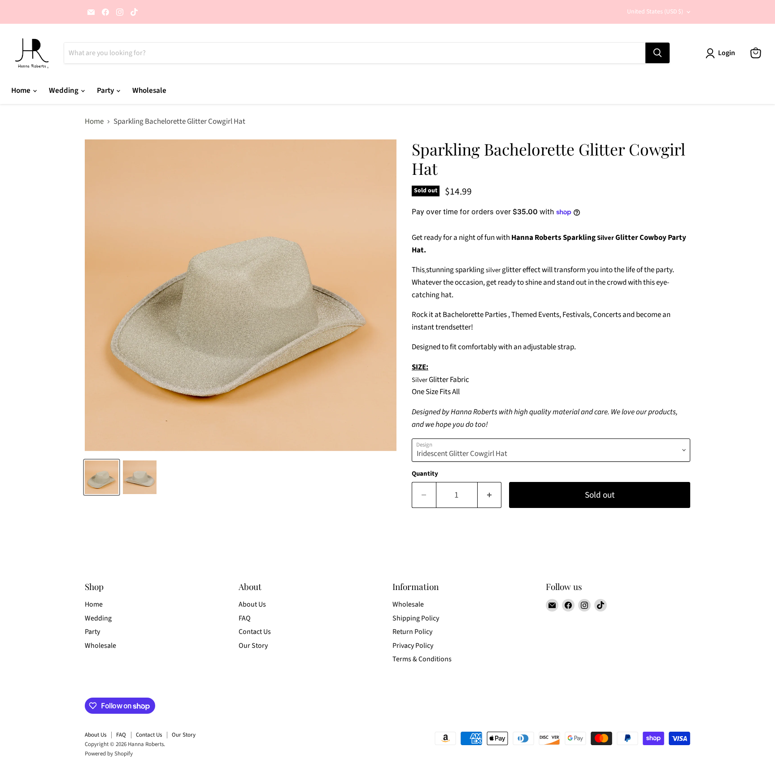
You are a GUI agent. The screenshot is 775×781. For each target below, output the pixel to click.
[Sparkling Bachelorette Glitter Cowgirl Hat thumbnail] (101, 477)
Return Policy (412, 632)
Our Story (253, 646)
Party (106, 90)
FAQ (245, 618)
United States (655, 11)
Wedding (64, 90)
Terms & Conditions (422, 659)
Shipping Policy (415, 618)
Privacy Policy (412, 646)
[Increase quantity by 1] (490, 495)
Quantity (425, 473)
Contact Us (255, 632)
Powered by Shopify (109, 754)
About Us (252, 604)
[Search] (657, 53)
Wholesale (149, 90)
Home (21, 90)
